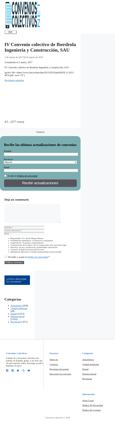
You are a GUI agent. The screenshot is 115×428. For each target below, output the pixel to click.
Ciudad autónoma (18, 308)
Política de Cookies (91, 410)
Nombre (8, 151)
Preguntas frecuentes (59, 369)
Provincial (15, 322)
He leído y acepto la (29, 257)
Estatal (13, 313)
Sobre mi (54, 359)
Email (6, 167)
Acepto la (12, 176)
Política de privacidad (27, 176)
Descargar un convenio (60, 374)
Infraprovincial (17, 316)
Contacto (54, 364)
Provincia (8, 159)
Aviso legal (88, 400)
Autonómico (16, 305)
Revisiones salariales (14, 80)
